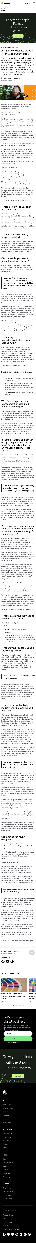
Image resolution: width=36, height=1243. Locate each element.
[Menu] (34, 3)
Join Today (18, 36)
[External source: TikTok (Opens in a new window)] (21, 1234)
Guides (5, 1166)
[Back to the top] (5, 1092)
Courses (5, 1170)
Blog (4, 1159)
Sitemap (5, 1226)
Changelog (6, 1177)
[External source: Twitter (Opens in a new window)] (7, 961)
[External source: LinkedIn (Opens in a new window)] (12, 961)
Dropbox (8, 632)
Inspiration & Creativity (14, 47)
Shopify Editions (8, 1108)
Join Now (28, 3)
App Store (6, 1141)
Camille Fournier (10, 378)
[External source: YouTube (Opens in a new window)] (12, 1234)
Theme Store (7, 1137)
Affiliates (5, 1148)
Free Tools (6, 1173)
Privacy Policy (7, 1222)
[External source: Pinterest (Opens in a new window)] (29, 1234)
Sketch (7, 629)
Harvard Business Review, (13, 393)
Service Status (7, 1199)
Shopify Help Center (9, 1188)
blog (2, 47)
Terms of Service (8, 1215)
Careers (5, 1112)
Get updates (18, 1039)
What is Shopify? (8, 1105)
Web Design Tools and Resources (11, 994)
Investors (6, 1115)
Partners (5, 1144)
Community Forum (8, 1191)
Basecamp (8, 635)
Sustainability (7, 1122)
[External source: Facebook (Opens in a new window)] (3, 961)
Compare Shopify (8, 1162)
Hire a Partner (7, 1195)
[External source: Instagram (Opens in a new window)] (16, 1234)
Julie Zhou (8, 383)
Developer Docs (8, 1133)
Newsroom (6, 1119)
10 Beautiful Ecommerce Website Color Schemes (13, 998)
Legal (4, 1218)
